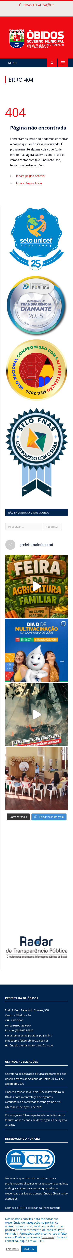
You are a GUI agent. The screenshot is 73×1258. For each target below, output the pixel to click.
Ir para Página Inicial (29, 183)
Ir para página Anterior (30, 176)
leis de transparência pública (42, 1193)
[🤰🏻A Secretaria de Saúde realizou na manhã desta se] (36, 778)
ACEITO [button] (29, 1248)
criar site (30, 1178)
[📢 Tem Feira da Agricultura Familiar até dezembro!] (36, 586)
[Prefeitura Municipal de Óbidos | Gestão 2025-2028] (36, 38)
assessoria (48, 1183)
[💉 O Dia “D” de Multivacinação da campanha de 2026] (36, 650)
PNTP (22, 1208)
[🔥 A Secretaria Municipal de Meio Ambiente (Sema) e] (36, 714)
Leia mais (48, 1237)
